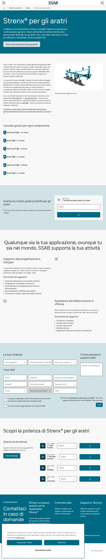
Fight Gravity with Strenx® (50, 446)
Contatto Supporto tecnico (91, 535)
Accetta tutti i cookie (24, 543)
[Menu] (102, 3)
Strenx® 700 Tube (31, 98)
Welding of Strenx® (50, 470)
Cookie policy (20, 538)
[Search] (4, 3)
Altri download (12, 456)
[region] (43, 541)
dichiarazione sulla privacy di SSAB (81, 398)
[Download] (78, 214)
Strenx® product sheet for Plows (77, 200)
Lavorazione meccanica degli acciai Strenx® (52, 481)
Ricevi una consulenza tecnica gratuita (22, 44)
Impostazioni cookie (43, 550)
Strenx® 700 (17, 98)
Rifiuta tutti (62, 543)
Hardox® (25, 103)
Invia (99, 405)
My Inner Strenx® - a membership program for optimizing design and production (52, 458)
